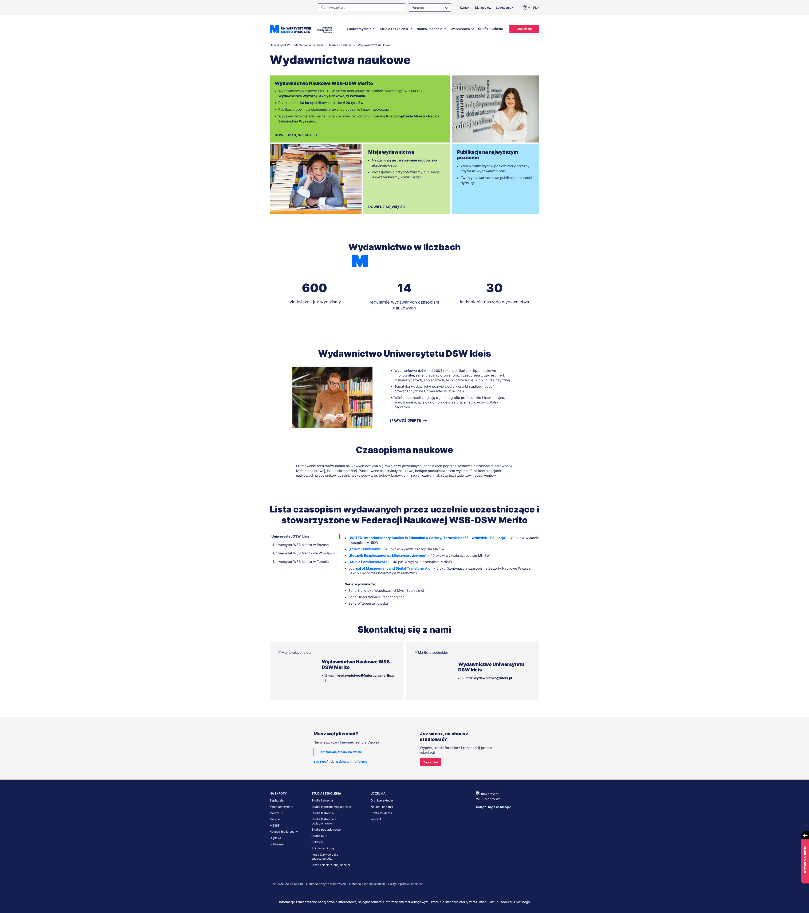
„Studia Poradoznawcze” (368, 562)
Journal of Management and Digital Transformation (390, 568)
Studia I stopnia (322, 800)
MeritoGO (276, 813)
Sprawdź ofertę (405, 420)
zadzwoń (320, 761)
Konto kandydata (281, 806)
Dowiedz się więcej (293, 135)
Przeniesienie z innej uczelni (330, 865)
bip (534, 815)
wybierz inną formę (351, 761)
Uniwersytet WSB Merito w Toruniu (301, 561)
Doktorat (317, 842)
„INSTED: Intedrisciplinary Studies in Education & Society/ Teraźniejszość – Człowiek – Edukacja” (427, 538)
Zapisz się (524, 29)
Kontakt (465, 7)
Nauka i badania (429, 29)
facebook (479, 815)
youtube (514, 815)
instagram (505, 815)
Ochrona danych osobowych (326, 884)
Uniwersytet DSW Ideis (290, 536)
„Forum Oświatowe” (365, 549)
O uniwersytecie (358, 29)
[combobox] (430, 7)
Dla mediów (483, 7)
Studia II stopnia (322, 813)
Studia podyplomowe (326, 829)
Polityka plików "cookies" (405, 884)
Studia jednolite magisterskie (331, 806)
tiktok (523, 815)
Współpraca (460, 29)
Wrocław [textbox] (418, 7)
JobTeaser (277, 844)
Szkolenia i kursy (323, 848)
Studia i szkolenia (394, 29)
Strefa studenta (490, 29)
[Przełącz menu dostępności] (526, 7)
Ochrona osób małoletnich (367, 884)
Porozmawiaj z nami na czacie (340, 752)
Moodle (275, 819)
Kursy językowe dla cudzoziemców (324, 857)
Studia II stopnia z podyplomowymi (323, 821)
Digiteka (275, 838)
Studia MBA (319, 836)
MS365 (275, 825)
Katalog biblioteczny (284, 831)
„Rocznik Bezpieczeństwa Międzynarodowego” (387, 555)
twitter (497, 815)
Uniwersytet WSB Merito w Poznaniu (302, 545)
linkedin (488, 815)
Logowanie (503, 7)
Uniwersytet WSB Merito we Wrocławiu (304, 553)
